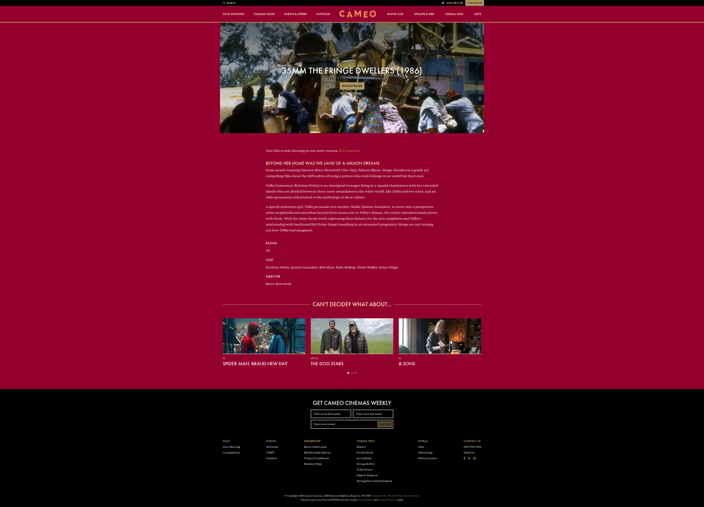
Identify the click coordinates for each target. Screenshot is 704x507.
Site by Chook (411, 496)
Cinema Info (454, 14)
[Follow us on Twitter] (469, 458)
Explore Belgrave (367, 475)
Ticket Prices (364, 469)
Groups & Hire (424, 14)
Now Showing (233, 14)
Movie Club (395, 14)
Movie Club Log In (315, 446)
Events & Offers (295, 14)
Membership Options (317, 452)
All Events (272, 446)
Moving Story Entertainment (374, 480)
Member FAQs (313, 463)
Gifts (477, 14)
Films (226, 441)
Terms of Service (387, 500)
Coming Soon (264, 14)
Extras (423, 441)
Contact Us (472, 441)
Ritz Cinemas (349, 151)
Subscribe (384, 424)
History (361, 446)
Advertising (425, 452)
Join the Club (455, 3)
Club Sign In (474, 3)
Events (271, 441)
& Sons (407, 363)
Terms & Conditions (316, 458)
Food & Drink (365, 452)
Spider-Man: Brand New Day (255, 363)
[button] (348, 373)
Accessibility (364, 458)
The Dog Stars (327, 363)
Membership (312, 441)
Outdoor (323, 14)
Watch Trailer (352, 86)
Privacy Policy (395, 496)
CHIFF (270, 452)
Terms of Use (379, 496)
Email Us (469, 452)
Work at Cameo (428, 458)
